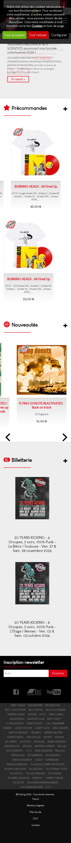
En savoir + (18, 79)
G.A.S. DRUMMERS (55, 723)
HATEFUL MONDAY (18, 732)
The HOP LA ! (16, 773)
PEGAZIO (60, 750)
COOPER (32, 714)
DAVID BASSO (17, 718)
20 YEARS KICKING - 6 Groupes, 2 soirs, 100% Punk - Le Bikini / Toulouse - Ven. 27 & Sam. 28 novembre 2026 (32, 544)
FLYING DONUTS (15, 723)
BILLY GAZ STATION (15, 709)
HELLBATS (36, 732)
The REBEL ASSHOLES (18, 778)
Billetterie (22, 460)
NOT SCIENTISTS (43, 57)
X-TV (48, 787)
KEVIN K (48, 737)
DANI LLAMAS (56, 714)
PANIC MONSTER (43, 750)
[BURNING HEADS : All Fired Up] (36, 153)
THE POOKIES (54, 773)
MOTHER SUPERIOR (45, 746)
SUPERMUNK (52, 759)
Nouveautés (25, 325)
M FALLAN (39, 741)
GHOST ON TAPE (23, 728)
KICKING (59, 737)
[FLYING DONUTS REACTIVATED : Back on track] (33, 370)
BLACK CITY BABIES (56, 709)
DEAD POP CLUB (35, 718)
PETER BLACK (18, 755)
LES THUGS (25, 741)
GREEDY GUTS (42, 728)
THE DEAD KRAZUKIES (15, 768)
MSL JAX (62, 746)
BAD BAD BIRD (35, 705)
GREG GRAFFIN (60, 728)
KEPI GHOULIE (33, 737)
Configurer (59, 35)
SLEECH (39, 759)
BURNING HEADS (16, 714)
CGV (35, 818)
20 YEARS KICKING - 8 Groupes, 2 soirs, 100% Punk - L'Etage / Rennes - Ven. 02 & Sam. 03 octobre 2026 (32, 629)
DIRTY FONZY (54, 718)
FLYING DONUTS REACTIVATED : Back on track (33, 405)
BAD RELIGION (52, 705)
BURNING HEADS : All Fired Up (36, 187)
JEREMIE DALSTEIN (53, 732)
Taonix (35, 799)
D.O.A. (43, 714)
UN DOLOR (18, 782)
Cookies (37, 26)
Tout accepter (14, 35)
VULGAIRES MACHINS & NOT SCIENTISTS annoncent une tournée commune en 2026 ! (32, 48)
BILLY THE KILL (36, 709)
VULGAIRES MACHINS (31, 787)
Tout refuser (38, 35)
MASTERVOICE (12, 746)
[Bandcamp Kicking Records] (34, 691)
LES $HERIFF (11, 741)
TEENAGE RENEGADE (16, 764)
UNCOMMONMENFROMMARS (42, 782)
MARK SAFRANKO (57, 741)
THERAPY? (37, 778)
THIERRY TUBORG (54, 778)
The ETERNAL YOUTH (56, 768)
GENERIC (7, 728)
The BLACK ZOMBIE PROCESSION (47, 764)
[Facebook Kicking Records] (16, 691)
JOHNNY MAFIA (15, 737)
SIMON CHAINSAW (22, 759)
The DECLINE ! (36, 768)
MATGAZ (27, 746)
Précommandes (29, 108)
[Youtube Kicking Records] (53, 691)
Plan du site (35, 812)
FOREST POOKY (35, 723)
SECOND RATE (53, 755)
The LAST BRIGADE (35, 773)
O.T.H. (29, 750)
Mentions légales (35, 805)
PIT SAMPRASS (35, 755)
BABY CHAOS (18, 705)
